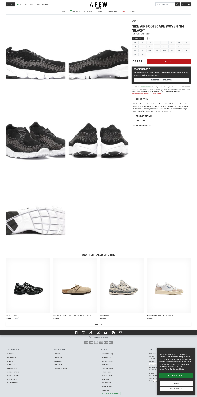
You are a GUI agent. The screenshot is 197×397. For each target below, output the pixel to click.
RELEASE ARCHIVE (12, 379)
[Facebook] (76, 332)
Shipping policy (143, 125)
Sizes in (137, 38)
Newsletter (58, 364)
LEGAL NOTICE (106, 379)
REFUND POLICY (106, 372)
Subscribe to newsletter (161, 80)
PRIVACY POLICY (106, 383)
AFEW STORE (98, 4)
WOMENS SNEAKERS (13, 372)
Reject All (176, 383)
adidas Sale (11, 364)
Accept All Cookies (176, 375)
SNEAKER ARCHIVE (12, 383)
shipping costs (146, 87)
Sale (123, 11)
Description (142, 99)
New (63, 11)
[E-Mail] (121, 332)
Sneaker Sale (11, 357)
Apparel (100, 11)
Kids (38, 4)
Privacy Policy (164, 369)
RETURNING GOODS (107, 368)
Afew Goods (58, 361)
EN (10, 4)
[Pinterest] (113, 332)
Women (32, 4)
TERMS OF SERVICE (107, 375)
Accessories (112, 11)
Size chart (141, 121)
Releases (76, 11)
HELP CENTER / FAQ (107, 354)
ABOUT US (57, 354)
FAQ (20, 4)
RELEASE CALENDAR (13, 375)
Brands (132, 11)
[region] (176, 371)
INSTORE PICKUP (106, 357)
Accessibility (106, 390)
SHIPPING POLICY (106, 364)
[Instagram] (83, 332)
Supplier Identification (177, 369)
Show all (98, 324)
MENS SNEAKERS (12, 368)
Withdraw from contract (111, 394)
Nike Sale (10, 361)
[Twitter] (98, 332)
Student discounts (60, 368)
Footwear (88, 11)
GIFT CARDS (45, 4)
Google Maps (152, 364)
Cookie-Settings (107, 386)
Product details (144, 116)
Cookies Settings (176, 389)
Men (26, 4)
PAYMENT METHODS (107, 361)
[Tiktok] (91, 332)
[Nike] (135, 21)
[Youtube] (106, 332)
